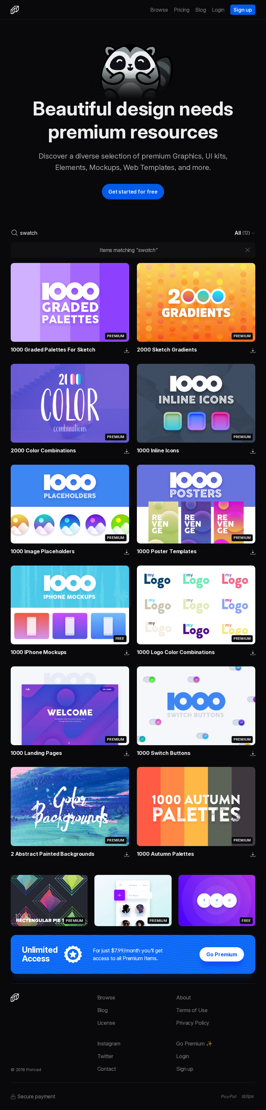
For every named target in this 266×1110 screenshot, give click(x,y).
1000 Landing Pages (36, 753)
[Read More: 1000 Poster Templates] (196, 504)
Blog (200, 9)
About (183, 997)
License (106, 1023)
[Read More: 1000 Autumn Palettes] (196, 806)
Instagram (108, 1043)
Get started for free (133, 191)
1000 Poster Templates (166, 551)
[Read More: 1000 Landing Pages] (70, 705)
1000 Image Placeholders (43, 551)
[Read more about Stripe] (247, 1096)
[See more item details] (126, 351)
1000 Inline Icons (158, 450)
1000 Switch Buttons (163, 753)
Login (218, 9)
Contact (106, 1069)
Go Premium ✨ (194, 1043)
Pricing (181, 9)
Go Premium (221, 954)
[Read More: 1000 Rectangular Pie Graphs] (49, 900)
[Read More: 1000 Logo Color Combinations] (196, 605)
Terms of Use (191, 1010)
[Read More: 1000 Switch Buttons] (196, 705)
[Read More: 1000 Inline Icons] (196, 403)
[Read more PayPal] (228, 1096)
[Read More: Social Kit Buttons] (217, 900)
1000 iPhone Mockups (39, 652)
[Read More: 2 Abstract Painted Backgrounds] (70, 806)
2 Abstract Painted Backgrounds (52, 854)
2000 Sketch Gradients (167, 349)
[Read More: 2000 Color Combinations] (70, 403)
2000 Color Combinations (43, 450)
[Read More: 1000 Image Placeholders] (70, 504)
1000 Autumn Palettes (165, 854)
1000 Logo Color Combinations (175, 652)
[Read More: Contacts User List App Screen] (133, 900)
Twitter (105, 1056)
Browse (159, 9)
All (242, 233)
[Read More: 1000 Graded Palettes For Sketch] (70, 302)
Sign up (243, 9)
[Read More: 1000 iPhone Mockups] (70, 605)
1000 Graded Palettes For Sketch (53, 349)
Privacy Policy (192, 1023)
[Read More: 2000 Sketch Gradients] (196, 302)
